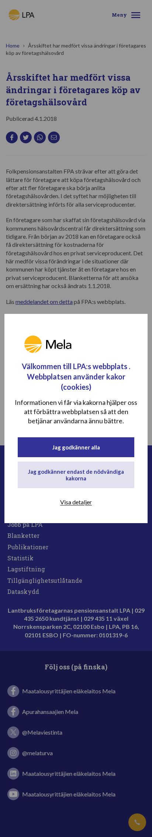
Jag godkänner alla (76, 447)
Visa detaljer (76, 501)
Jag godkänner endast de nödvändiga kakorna (76, 474)
